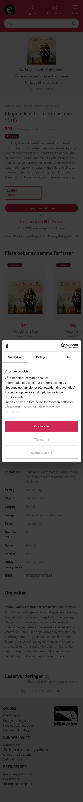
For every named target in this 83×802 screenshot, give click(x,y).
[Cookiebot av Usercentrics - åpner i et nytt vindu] (60, 345)
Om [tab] (68, 357)
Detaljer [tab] (41, 357)
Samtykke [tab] (15, 357)
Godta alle (41, 426)
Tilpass (39, 439)
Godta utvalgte (41, 452)
